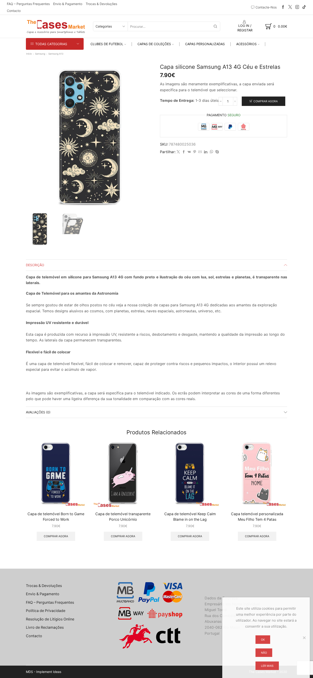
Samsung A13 (55, 54)
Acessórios (246, 44)
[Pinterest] (194, 152)
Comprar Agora (265, 101)
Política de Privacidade (45, 611)
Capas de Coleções (154, 44)
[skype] (216, 152)
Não (264, 652)
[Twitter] (290, 7)
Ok (263, 639)
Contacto (14, 11)
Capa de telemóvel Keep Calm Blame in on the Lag (190, 517)
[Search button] (215, 26)
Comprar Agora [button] (56, 536)
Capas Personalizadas (205, 44)
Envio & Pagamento (67, 4)
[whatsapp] (211, 152)
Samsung (40, 54)
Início (29, 54)
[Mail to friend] (200, 152)
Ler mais (267, 665)
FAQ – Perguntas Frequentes (28, 4)
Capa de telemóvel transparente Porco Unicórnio (123, 517)
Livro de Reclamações (45, 627)
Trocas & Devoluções (101, 4)
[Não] (304, 637)
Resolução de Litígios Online (50, 619)
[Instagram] (297, 7)
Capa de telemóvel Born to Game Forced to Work (55, 517)
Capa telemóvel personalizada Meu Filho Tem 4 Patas (257, 517)
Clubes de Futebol (107, 44)
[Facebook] (283, 7)
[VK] (189, 152)
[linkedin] (206, 152)
